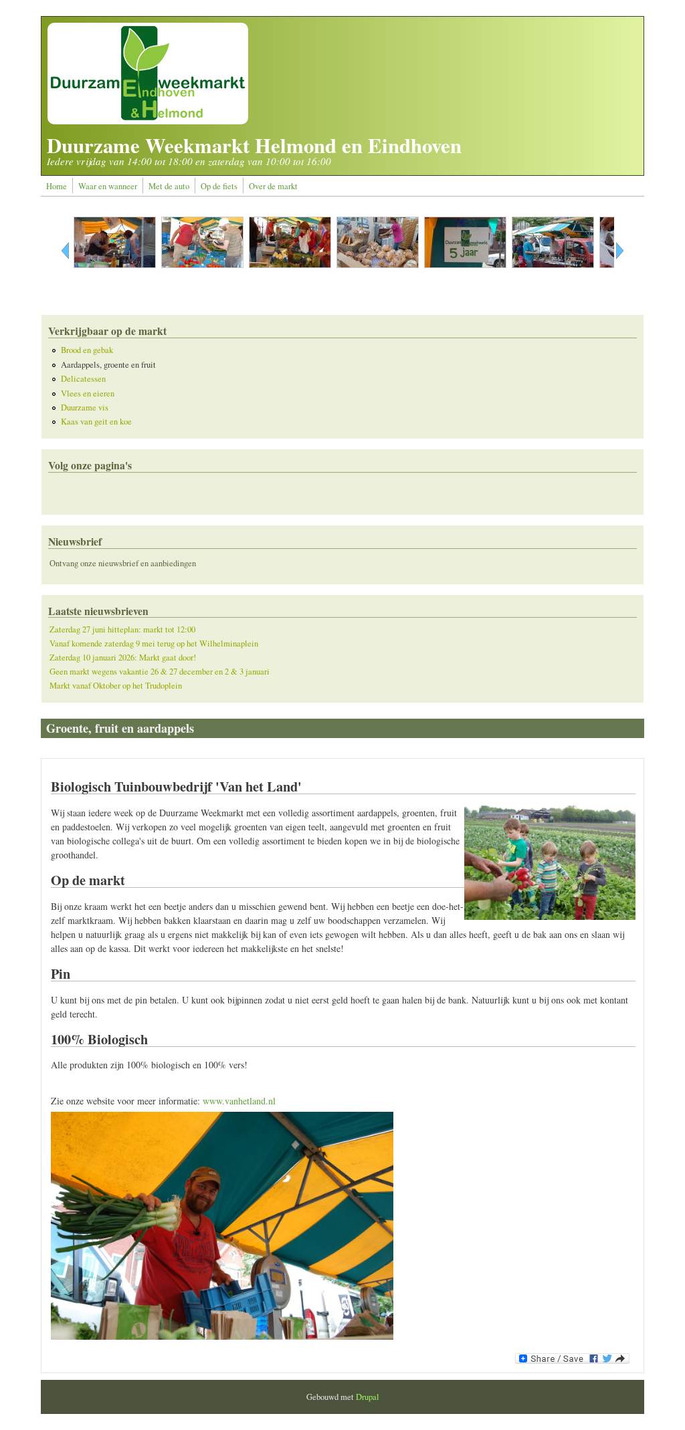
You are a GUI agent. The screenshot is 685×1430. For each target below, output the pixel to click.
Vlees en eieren (87, 393)
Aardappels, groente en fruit (108, 364)
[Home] (147, 120)
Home (56, 186)
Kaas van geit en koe (96, 421)
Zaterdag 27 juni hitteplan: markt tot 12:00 (122, 629)
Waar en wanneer (107, 186)
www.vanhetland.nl (239, 1100)
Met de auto (169, 186)
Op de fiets (219, 186)
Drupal (367, 1397)
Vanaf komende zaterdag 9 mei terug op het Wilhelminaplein (154, 643)
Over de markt (273, 186)
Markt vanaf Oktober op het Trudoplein (116, 685)
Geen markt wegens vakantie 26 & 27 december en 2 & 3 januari (160, 671)
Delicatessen (83, 378)
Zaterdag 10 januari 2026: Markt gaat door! (123, 657)
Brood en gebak (87, 350)
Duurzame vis (84, 407)
